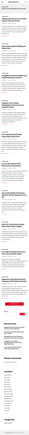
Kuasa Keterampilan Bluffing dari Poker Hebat (14, 8)
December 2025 (8, 394)
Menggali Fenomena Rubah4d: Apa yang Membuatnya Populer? (14, 77)
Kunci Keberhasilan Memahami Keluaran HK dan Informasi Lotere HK (14, 195)
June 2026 (7, 380)
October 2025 (8, 398)
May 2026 (7, 382)
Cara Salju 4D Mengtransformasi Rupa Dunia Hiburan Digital (13, 253)
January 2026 (8, 391)
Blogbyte (22, 432)
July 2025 (7, 405)
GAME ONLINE (5, 6)
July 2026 (7, 377)
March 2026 (7, 387)
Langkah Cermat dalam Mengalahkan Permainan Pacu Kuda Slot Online (13, 105)
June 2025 (7, 408)
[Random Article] (24, 2)
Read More (4, 36)
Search (6, 311)
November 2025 (8, 396)
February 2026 (8, 389)
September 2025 (8, 401)
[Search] (26, 2)
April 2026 (7, 384)
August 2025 (7, 403)
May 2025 (7, 410)
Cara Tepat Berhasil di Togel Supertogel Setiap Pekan (12, 347)
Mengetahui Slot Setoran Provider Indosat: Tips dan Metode (14, 20)
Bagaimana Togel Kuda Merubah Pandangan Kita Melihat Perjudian (14, 280)
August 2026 (7, 375)
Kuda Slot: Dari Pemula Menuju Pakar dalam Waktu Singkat (13, 225)
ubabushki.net (13, 2)
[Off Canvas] (2, 2)
